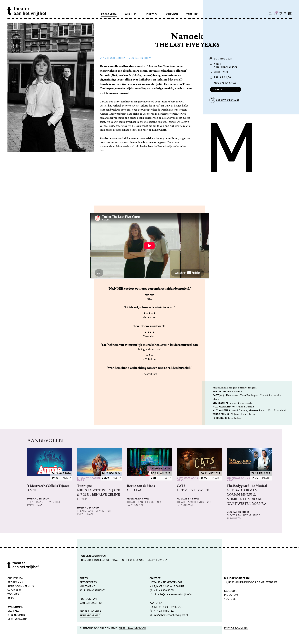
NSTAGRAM (231, 595)
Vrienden (172, 14)
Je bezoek (151, 14)
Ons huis (131, 14)
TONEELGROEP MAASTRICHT (110, 560)
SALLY (151, 560)
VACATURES (14, 590)
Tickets (217, 89)
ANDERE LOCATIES (90, 611)
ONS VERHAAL (15, 578)
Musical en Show (140, 58)
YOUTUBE (229, 599)
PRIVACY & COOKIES (236, 627)
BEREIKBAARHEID (90, 615)
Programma (109, 14)
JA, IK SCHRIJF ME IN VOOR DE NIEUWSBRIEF (250, 582)
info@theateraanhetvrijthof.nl (171, 615)
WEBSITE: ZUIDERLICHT (132, 627)
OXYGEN (163, 560)
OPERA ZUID (137, 560)
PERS (10, 598)
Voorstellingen (115, 58)
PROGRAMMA (15, 582)
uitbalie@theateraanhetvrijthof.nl (173, 594)
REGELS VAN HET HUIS (20, 586)
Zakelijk (192, 14)
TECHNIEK (13, 594)
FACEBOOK (230, 591)
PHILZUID (85, 560)
